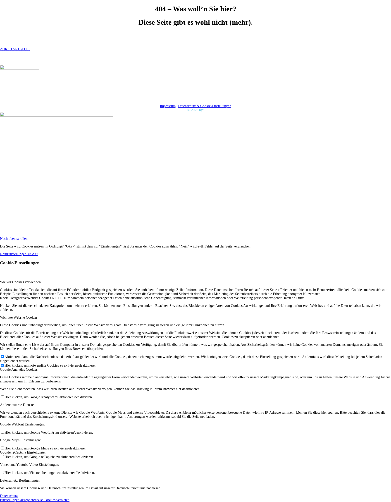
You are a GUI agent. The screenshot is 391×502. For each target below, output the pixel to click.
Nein (3, 254)
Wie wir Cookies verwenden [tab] (20, 282)
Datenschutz (9, 496)
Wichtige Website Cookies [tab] (19, 317)
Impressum (168, 106)
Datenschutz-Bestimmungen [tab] (20, 480)
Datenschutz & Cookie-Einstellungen (204, 106)
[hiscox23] (19, 68)
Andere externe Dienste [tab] (17, 405)
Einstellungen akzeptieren (18, 500)
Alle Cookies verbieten (53, 500)
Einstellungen (16, 254)
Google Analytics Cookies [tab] (19, 369)
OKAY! (32, 254)
